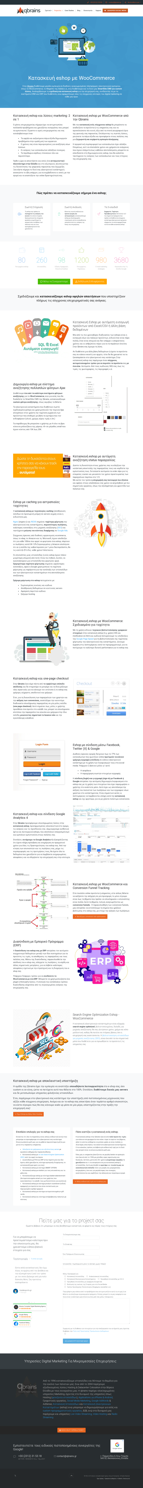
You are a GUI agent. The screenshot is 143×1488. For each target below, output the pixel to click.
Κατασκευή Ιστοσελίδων (66, 1404)
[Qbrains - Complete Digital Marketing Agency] (29, 10)
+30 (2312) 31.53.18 (30, 1456)
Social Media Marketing (78, 1400)
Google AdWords (100, 1400)
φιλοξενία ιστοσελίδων (64, 1397)
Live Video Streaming (81, 1414)
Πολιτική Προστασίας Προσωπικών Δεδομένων (91, 1331)
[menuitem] (94, 2)
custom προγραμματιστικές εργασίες (62, 1410)
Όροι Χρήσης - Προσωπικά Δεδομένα (106, 1478)
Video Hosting (100, 1414)
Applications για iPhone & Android (96, 1397)
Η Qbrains (119, 1478)
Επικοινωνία (126, 1478)
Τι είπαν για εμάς (37, 1259)
